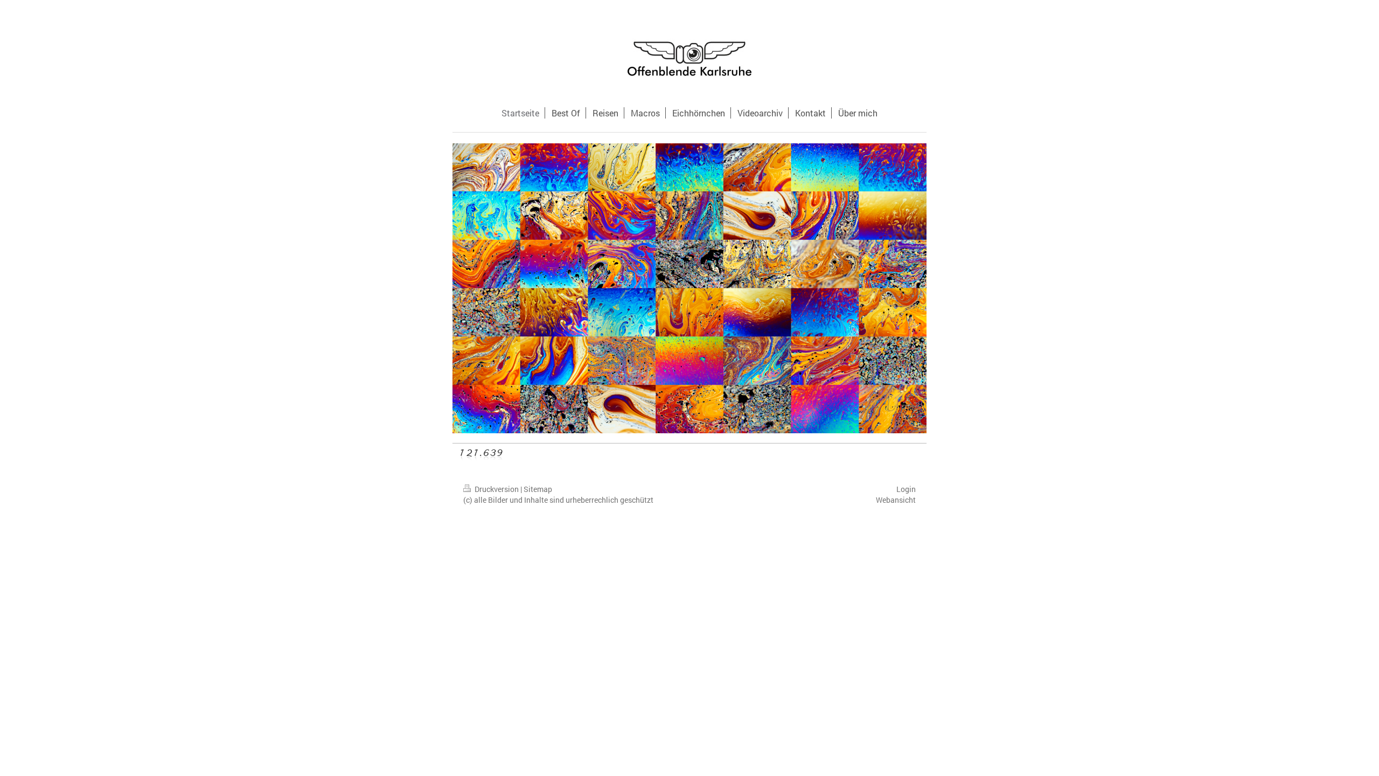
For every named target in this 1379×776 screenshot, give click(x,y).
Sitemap (538, 489)
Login (906, 489)
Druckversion (496, 489)
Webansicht (896, 500)
